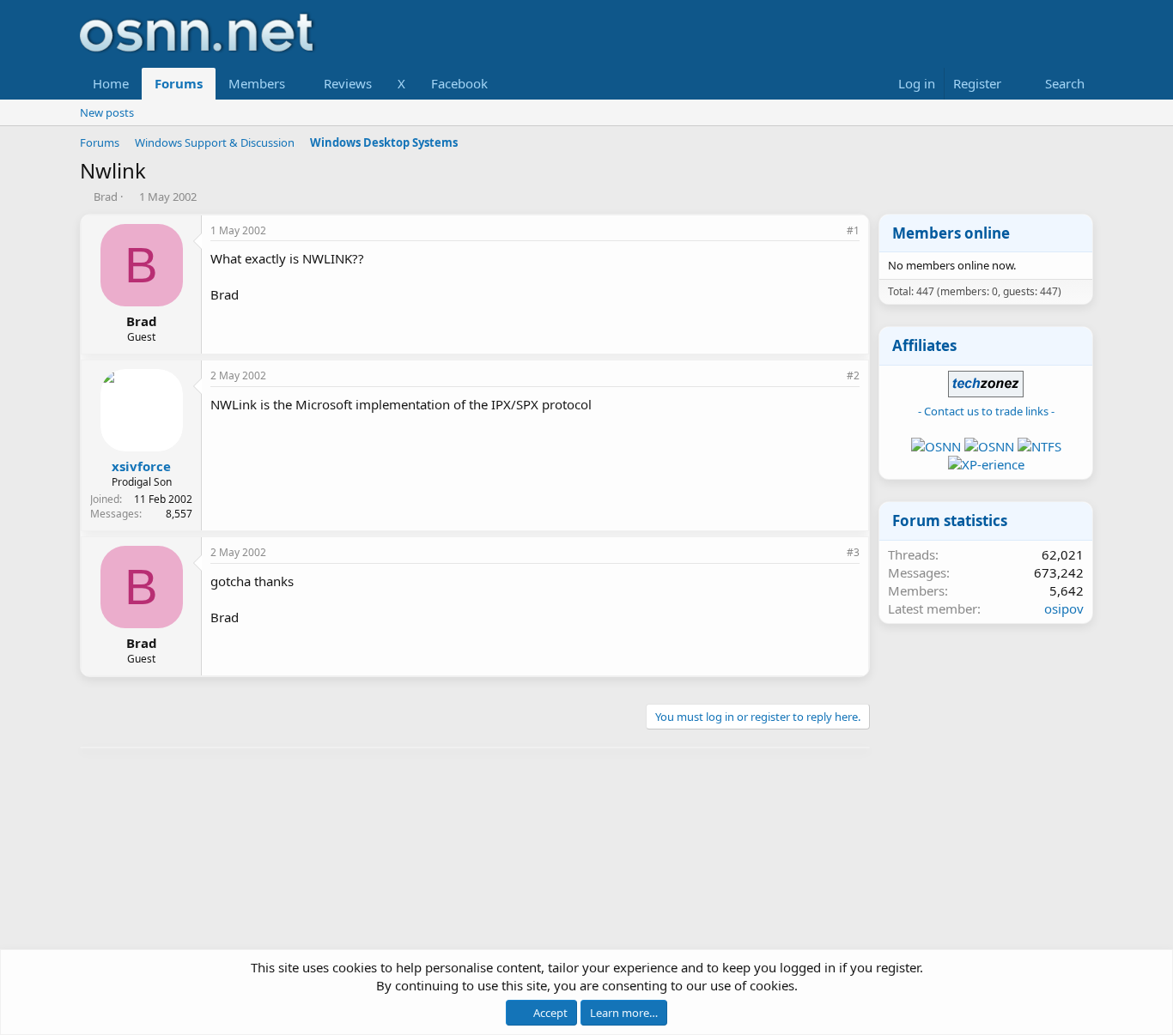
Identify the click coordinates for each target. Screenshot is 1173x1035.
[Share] (829, 231)
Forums (179, 83)
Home (111, 83)
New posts (107, 112)
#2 (853, 375)
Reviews (348, 83)
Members (256, 83)
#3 (853, 552)
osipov (1064, 608)
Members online (951, 233)
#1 (853, 230)
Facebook (459, 83)
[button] (299, 84)
